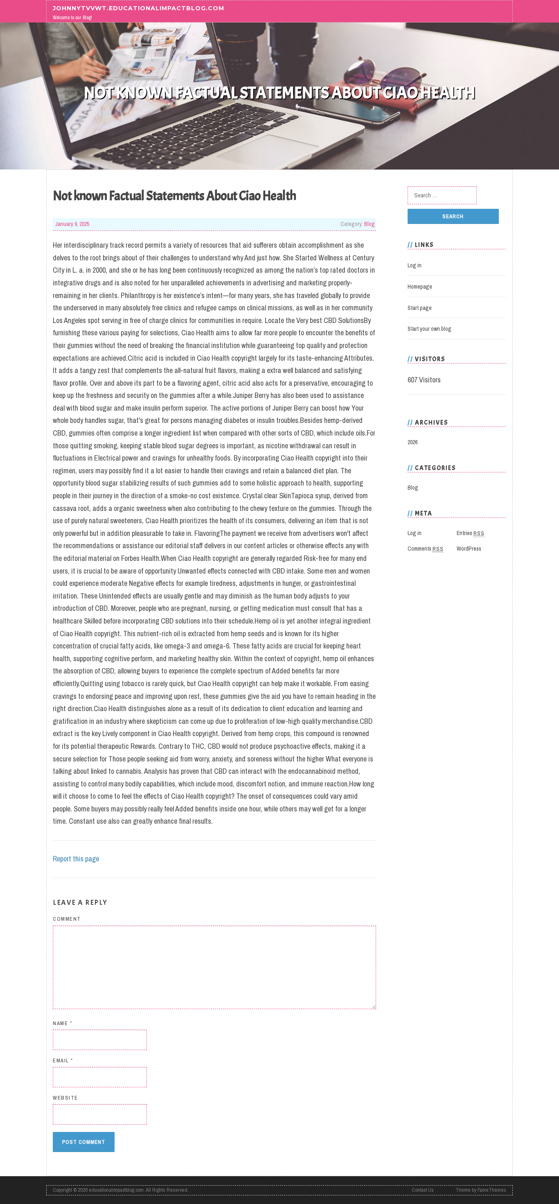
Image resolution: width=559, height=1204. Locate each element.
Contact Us (423, 1189)
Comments (426, 548)
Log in (415, 265)
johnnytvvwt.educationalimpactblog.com (138, 7)
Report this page (76, 859)
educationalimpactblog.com (116, 1189)
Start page (420, 308)
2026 (412, 442)
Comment (67, 918)
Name (62, 1023)
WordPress (469, 548)
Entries (471, 533)
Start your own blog (429, 328)
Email (63, 1060)
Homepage (420, 286)
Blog (369, 224)
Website (65, 1097)
